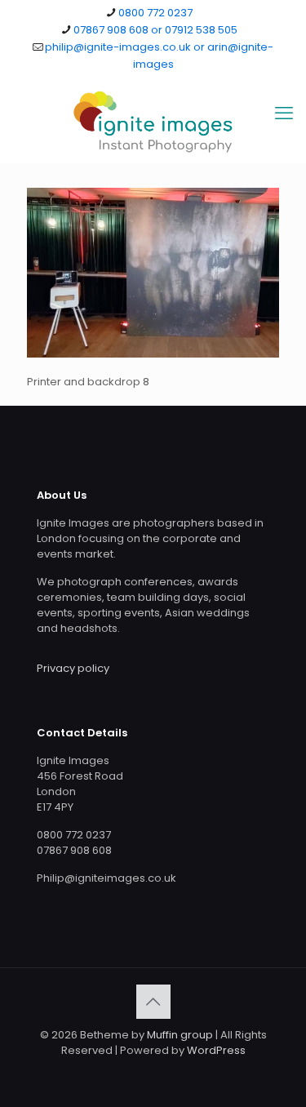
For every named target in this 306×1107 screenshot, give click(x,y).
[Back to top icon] (153, 1002)
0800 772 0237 (155, 12)
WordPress (216, 1050)
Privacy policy (73, 668)
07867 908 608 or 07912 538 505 (155, 30)
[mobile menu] (284, 113)
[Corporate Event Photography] (153, 121)
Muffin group (180, 1035)
